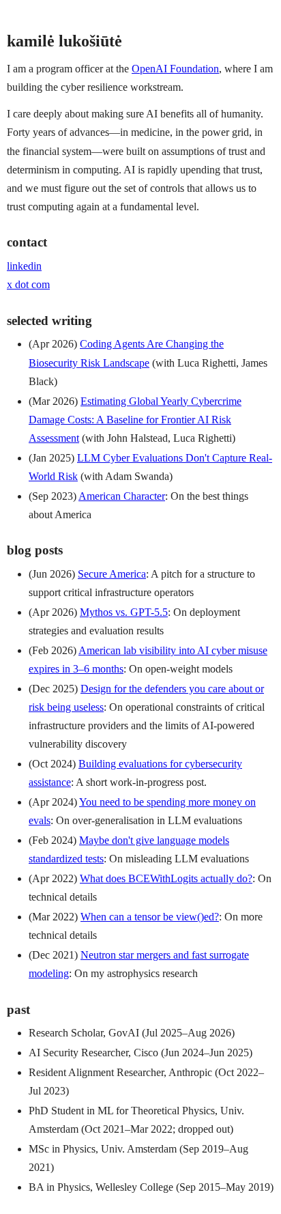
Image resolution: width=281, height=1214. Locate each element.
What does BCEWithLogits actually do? (166, 878)
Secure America (112, 574)
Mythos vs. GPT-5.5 (124, 612)
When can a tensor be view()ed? (149, 916)
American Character (121, 496)
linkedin (24, 266)
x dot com (28, 284)
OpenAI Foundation (175, 68)
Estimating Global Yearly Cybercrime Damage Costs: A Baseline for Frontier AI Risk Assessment (135, 419)
